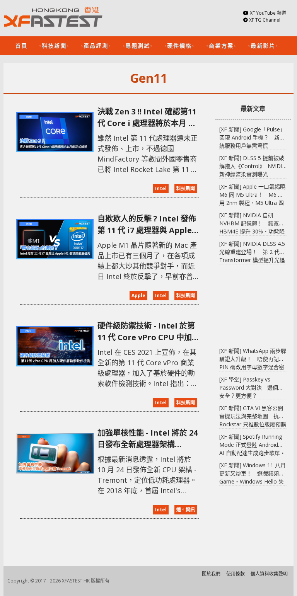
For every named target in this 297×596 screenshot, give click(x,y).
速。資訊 (185, 509)
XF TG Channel (264, 20)
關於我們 (211, 573)
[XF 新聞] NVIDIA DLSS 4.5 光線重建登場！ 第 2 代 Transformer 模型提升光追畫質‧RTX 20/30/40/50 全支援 (252, 260)
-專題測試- (138, 45)
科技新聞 (185, 188)
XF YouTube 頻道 (268, 13)
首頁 (21, 45)
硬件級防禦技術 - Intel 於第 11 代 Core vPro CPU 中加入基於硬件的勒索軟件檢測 (146, 331)
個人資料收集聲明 (269, 573)
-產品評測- (96, 45)
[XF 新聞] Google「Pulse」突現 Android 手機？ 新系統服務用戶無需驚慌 (252, 137)
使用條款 (235, 573)
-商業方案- (221, 45)
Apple (138, 295)
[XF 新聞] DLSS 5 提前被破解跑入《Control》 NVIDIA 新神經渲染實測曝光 (252, 166)
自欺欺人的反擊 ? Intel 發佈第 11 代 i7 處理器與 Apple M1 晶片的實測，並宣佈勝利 (146, 224)
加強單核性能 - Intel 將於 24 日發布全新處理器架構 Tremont (147, 438)
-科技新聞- (54, 45)
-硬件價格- (179, 45)
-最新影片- (263, 45)
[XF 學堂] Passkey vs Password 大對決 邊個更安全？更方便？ (251, 387)
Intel (161, 188)
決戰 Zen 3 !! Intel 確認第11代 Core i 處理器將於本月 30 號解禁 (147, 117)
